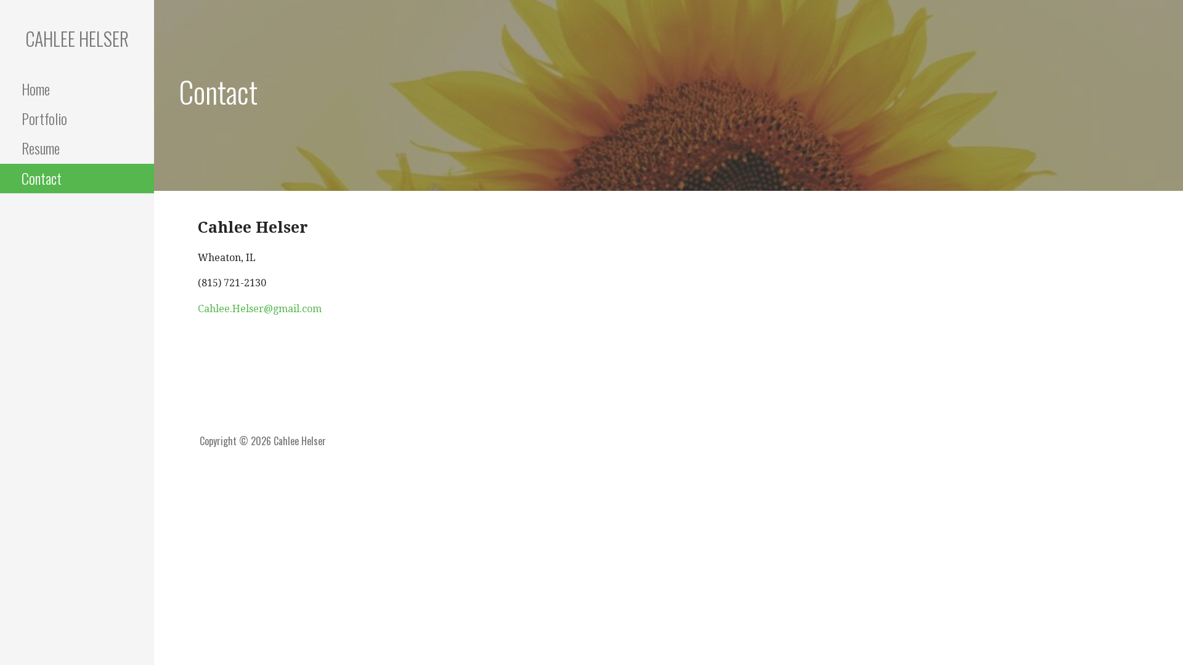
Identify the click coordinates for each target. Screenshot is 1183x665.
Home (36, 89)
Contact (42, 178)
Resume (41, 148)
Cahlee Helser (77, 38)
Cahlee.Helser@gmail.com (260, 309)
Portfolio (44, 118)
